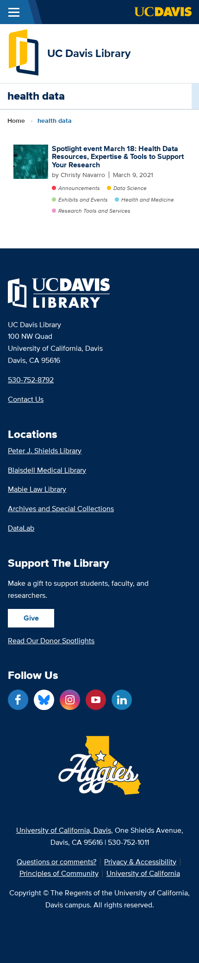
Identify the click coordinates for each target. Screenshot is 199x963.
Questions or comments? (56, 862)
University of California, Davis (63, 830)
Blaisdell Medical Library (47, 470)
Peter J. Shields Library (44, 450)
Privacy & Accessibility (140, 862)
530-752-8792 (31, 379)
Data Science (130, 188)
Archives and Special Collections (61, 508)
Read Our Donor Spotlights (51, 640)
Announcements (79, 188)
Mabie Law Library (37, 489)
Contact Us (26, 399)
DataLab (21, 528)
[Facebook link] (18, 700)
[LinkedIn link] (122, 700)
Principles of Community (59, 873)
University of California (143, 873)
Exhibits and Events (83, 199)
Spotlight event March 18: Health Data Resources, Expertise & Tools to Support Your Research (118, 156)
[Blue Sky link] (44, 700)
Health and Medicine (147, 199)
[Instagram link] (70, 700)
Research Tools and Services (94, 211)
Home (16, 120)
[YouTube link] (96, 700)
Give (31, 618)
